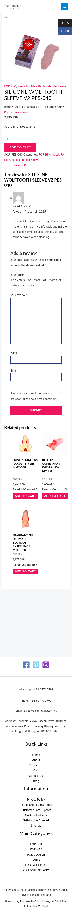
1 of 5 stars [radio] (17, 280)
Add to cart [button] (25, 496)
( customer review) (16, 112)
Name (15, 353)
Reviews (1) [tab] (20, 165)
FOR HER (36, 849)
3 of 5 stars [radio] (48, 280)
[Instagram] (46, 665)
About (36, 760)
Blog (36, 781)
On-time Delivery (36, 815)
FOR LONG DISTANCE (36, 870)
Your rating (18, 274)
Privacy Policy (36, 799)
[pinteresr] (36, 665)
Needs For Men (27, 86)
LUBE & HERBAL (36, 865)
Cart (36, 770)
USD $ (63, 23)
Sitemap (36, 825)
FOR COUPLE (36, 854)
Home (36, 755)
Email (14, 370)
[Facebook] (26, 665)
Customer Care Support (36, 810)
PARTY (36, 860)
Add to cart (20, 147)
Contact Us (36, 776)
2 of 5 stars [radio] (33, 280)
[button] (6, 17)
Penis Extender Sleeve (52, 86)
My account (36, 765)
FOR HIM (10, 86)
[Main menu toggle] (64, 6)
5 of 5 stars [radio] (27, 285)
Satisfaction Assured (36, 820)
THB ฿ (63, 31)
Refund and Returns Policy (36, 804)
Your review (18, 295)
